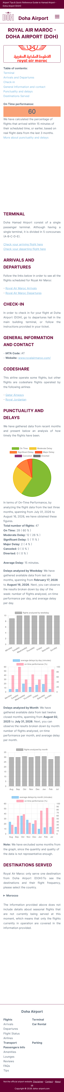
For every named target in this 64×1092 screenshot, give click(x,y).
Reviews (8, 1061)
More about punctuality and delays (25, 137)
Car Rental (39, 1024)
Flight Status (11, 1033)
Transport (10, 1042)
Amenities (9, 1052)
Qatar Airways (14, 395)
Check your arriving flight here (23, 244)
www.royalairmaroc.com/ (34, 358)
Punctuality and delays (18, 91)
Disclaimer (38, 1081)
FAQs (6, 1065)
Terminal (8, 73)
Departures (10, 1028)
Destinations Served (16, 96)
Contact (49, 1081)
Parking (37, 1042)
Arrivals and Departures (18, 77)
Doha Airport (33, 18)
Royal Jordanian (15, 399)
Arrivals (8, 1024)
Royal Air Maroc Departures (23, 293)
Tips (6, 1070)
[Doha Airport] (8, 16)
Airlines (8, 1038)
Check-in (9, 82)
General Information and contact (24, 86)
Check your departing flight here (24, 249)
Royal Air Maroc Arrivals (21, 288)
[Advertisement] (32, 175)
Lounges (8, 1056)
